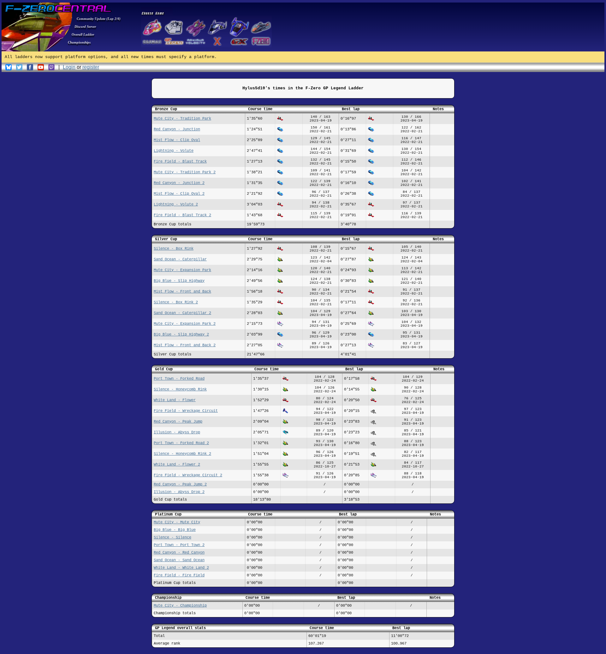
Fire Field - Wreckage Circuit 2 (188, 475)
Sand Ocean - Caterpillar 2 (182, 313)
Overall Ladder (83, 34)
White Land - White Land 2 (181, 568)
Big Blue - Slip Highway (179, 281)
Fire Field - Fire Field (179, 575)
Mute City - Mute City (177, 522)
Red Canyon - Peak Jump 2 (180, 484)
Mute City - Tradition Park (182, 118)
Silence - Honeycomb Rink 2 (182, 454)
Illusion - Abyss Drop (177, 432)
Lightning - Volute (173, 151)
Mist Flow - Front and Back (182, 291)
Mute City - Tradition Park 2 (185, 172)
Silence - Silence (172, 537)
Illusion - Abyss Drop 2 (179, 492)
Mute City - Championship (180, 605)
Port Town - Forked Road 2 (181, 443)
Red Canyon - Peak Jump (178, 421)
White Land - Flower (175, 400)
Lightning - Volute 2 (176, 204)
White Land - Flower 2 (177, 464)
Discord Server (85, 26)
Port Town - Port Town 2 (179, 545)
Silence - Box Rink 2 (176, 302)
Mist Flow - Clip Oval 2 (179, 194)
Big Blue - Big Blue (175, 530)
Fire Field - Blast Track (180, 161)
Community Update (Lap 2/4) (99, 19)
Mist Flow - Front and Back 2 (185, 345)
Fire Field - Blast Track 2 (182, 215)
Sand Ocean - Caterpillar (180, 259)
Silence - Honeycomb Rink (180, 389)
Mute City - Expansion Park (182, 270)
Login (69, 67)
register (90, 67)
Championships (79, 42)
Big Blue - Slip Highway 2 (181, 334)
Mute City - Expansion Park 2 (185, 324)
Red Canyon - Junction (177, 129)
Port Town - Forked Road (179, 379)
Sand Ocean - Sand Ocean (179, 560)
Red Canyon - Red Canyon (179, 552)
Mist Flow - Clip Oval (177, 140)
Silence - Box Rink (173, 249)
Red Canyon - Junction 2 (179, 183)
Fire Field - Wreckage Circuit (186, 411)
